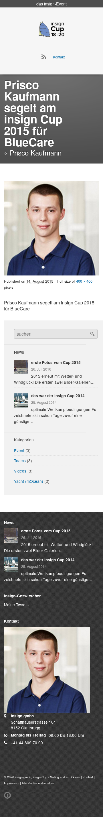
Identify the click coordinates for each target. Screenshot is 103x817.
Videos (20, 471)
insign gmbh (23, 777)
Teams (20, 460)
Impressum (11, 783)
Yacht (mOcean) (28, 481)
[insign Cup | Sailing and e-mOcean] (51, 28)
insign (49, 4)
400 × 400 (84, 281)
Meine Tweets (16, 604)
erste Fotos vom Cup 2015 (56, 362)
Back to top (8, 795)
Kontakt (59, 56)
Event (19, 450)
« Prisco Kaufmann (33, 152)
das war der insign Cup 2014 (58, 395)
